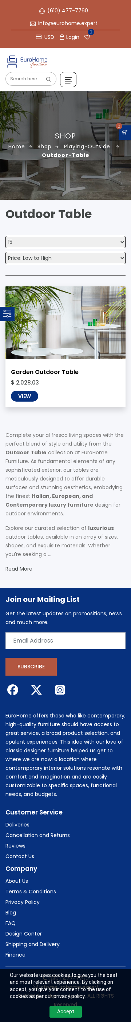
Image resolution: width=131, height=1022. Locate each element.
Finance (15, 954)
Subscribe (31, 666)
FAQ (10, 923)
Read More (18, 568)
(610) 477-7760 (67, 10)
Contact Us (19, 856)
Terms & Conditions (30, 891)
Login (72, 37)
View (24, 396)
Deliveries (17, 824)
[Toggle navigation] (68, 79)
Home (16, 146)
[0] (124, 132)
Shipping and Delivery (32, 944)
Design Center (23, 933)
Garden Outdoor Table (45, 372)
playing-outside (88, 146)
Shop (44, 146)
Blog (10, 912)
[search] (48, 80)
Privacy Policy (22, 902)
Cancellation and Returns (37, 835)
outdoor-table (66, 155)
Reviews (15, 845)
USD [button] (48, 37)
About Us (16, 881)
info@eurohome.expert (68, 23)
